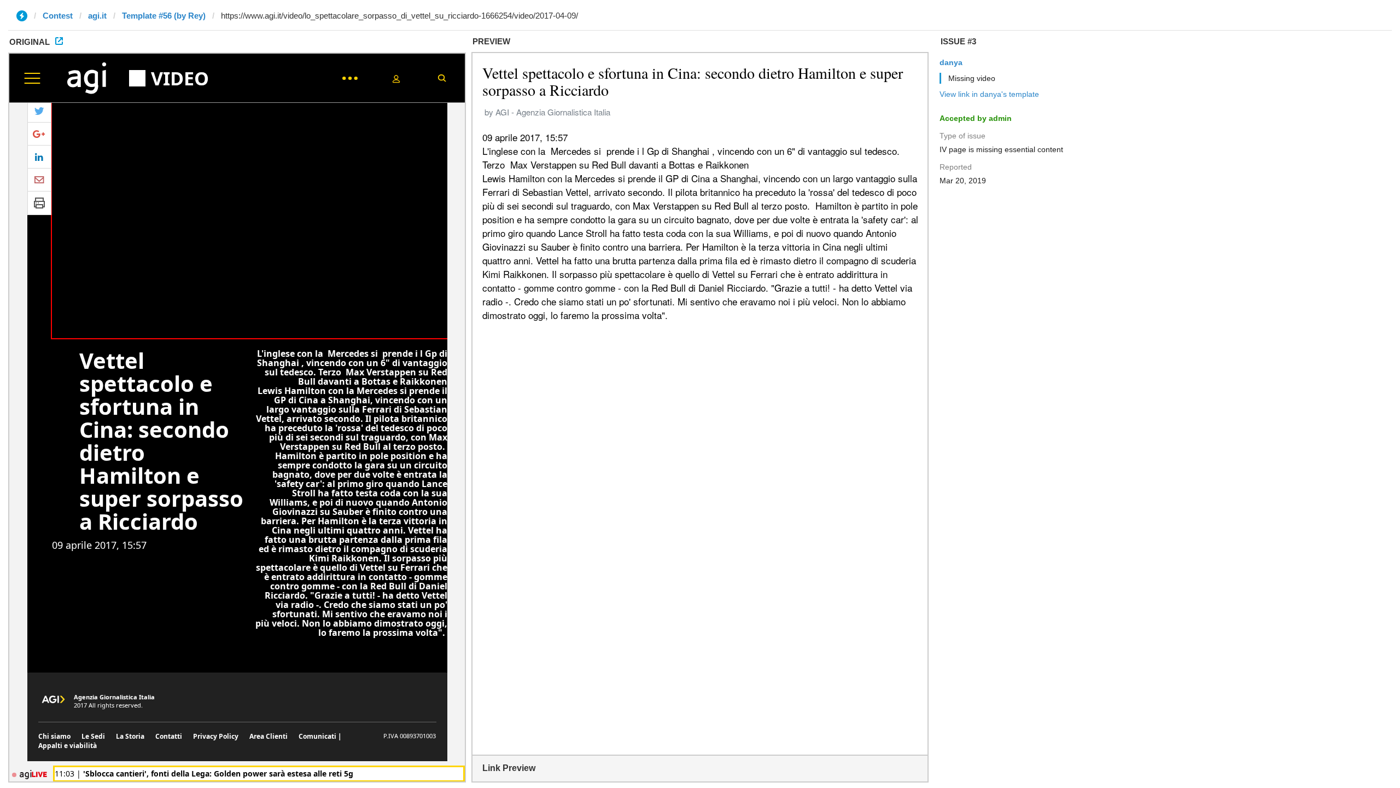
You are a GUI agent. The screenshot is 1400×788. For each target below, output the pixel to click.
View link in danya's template (989, 94)
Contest (58, 15)
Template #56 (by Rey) (164, 15)
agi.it (97, 15)
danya (951, 62)
